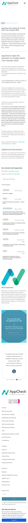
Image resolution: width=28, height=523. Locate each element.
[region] (14, 515)
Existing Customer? (7, 462)
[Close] (26, 508)
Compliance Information (8, 459)
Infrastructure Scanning (8, 414)
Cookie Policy (19, 517)
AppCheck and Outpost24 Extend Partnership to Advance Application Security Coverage (12, 258)
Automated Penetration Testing (10, 434)
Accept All (14, 520)
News (3, 23)
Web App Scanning (7, 411)
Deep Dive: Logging (8, 193)
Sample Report (6, 481)
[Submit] (14, 499)
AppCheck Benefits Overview (10, 475)
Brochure (4, 472)
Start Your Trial (6, 485)
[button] (25, 3)
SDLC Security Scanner (8, 424)
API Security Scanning (8, 421)
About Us (4, 449)
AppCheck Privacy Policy (8, 453)
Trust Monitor (5, 440)
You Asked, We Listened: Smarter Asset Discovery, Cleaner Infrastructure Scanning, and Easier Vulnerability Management (14, 213)
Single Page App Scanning (9, 417)
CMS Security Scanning (8, 427)
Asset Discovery (6, 437)
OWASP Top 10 (6, 478)
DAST (3, 430)
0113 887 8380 (16, 174)
